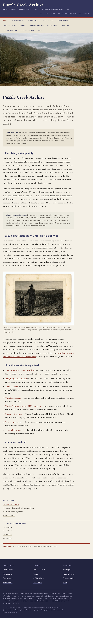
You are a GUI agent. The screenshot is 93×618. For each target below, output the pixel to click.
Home (5, 20)
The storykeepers (13, 398)
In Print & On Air (36, 25)
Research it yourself (14, 430)
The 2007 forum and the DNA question (23, 406)
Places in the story (13, 414)
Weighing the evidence (16, 378)
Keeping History (10, 31)
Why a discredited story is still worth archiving (18, 508)
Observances (52, 25)
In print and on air (13, 422)
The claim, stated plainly (11, 504)
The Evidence (32, 20)
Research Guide (27, 31)
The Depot (66, 25)
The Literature (48, 20)
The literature (11, 386)
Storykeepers (64, 20)
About (40, 31)
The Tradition (17, 20)
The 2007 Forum (9, 25)
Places (22, 25)
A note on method (9, 515)
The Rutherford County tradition (20, 370)
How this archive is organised (13, 512)
